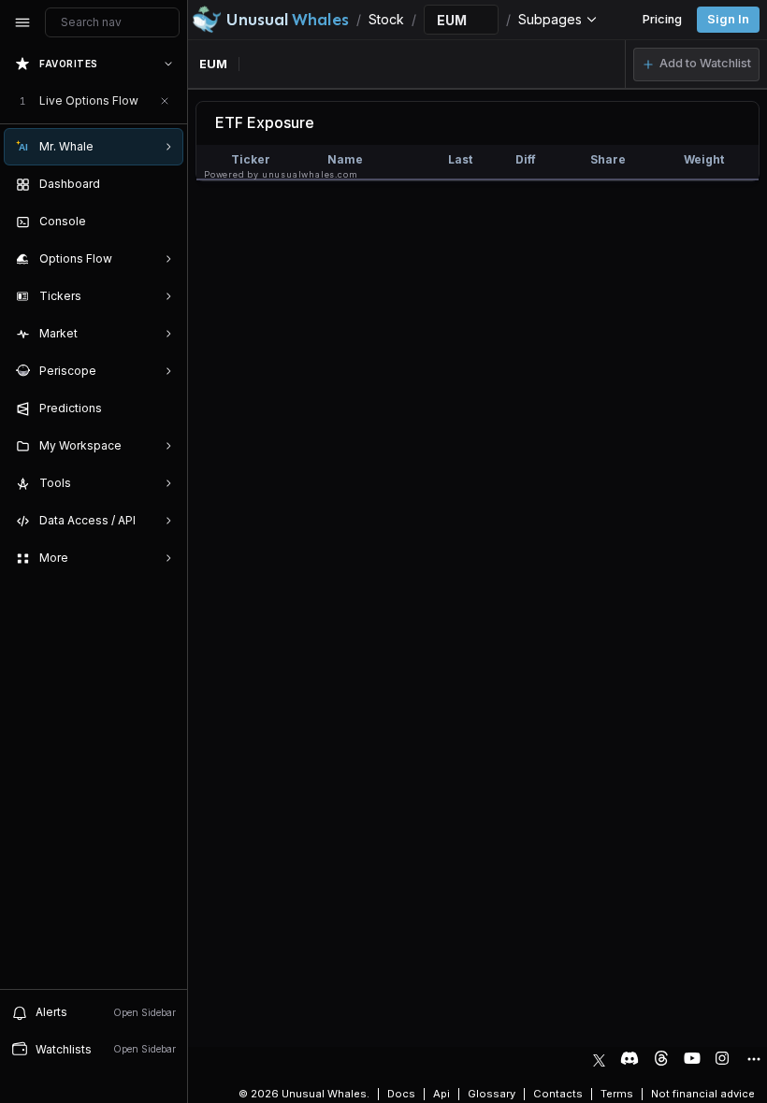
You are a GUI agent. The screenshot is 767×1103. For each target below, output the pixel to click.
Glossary (491, 1093)
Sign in (728, 19)
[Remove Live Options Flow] (164, 101)
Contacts (558, 1093)
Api (441, 1093)
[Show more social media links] (753, 1059)
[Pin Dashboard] (164, 184)
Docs (401, 1093)
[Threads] (661, 1058)
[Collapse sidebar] (22, 22)
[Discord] (629, 1058)
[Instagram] (722, 1058)
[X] (599, 1058)
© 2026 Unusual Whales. (304, 1093)
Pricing (662, 19)
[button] (696, 64)
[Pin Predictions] (164, 408)
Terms (617, 1093)
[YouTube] (692, 1058)
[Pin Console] (164, 221)
